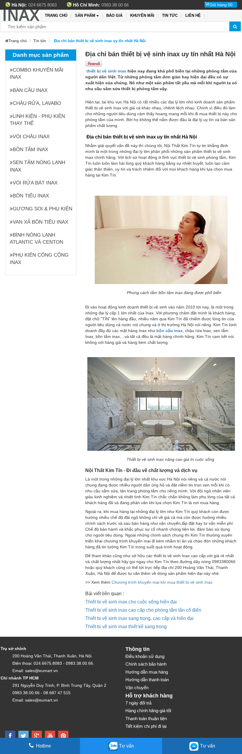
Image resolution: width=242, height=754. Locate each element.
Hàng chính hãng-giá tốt (148, 710)
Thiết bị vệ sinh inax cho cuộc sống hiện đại (131, 601)
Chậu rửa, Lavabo (37, 103)
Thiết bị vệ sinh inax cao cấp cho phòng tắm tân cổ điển (143, 610)
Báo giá (114, 15)
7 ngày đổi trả (138, 702)
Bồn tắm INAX (30, 149)
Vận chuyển (136, 687)
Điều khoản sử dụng (144, 656)
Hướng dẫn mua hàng (146, 671)
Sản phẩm (85, 15)
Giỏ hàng (221, 4)
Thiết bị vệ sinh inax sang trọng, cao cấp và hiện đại (139, 618)
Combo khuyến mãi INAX (36, 73)
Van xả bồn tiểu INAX (40, 222)
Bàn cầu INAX (30, 90)
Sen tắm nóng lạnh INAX (37, 166)
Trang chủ (56, 15)
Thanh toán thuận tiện (146, 718)
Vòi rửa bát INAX (35, 183)
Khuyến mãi (142, 15)
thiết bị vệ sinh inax (106, 71)
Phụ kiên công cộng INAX (39, 258)
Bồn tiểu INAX (31, 196)
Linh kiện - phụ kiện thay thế (37, 119)
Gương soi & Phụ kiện (42, 209)
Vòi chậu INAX (31, 136)
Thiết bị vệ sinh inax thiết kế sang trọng (126, 626)
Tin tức (170, 15)
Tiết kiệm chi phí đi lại (145, 726)
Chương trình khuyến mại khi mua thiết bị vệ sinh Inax (162, 582)
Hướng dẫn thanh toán (147, 679)
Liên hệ (193, 15)
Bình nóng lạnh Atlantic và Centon (36, 238)
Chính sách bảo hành (145, 663)
